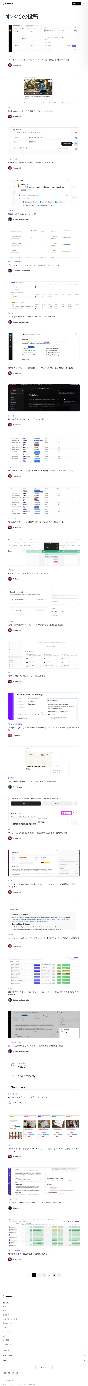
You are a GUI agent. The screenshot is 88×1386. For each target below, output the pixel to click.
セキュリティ (8, 1384)
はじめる (76, 4)
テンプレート (8, 1332)
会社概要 (6, 1340)
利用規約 (32, 1384)
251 (54, 1275)
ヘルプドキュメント (10, 1319)
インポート (7, 1344)
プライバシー (21, 1384)
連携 (4, 1336)
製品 (4, 1311)
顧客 (4, 1327)
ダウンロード (8, 1315)
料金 (4, 1306)
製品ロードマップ (9, 1323)
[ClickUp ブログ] (7, 3)
